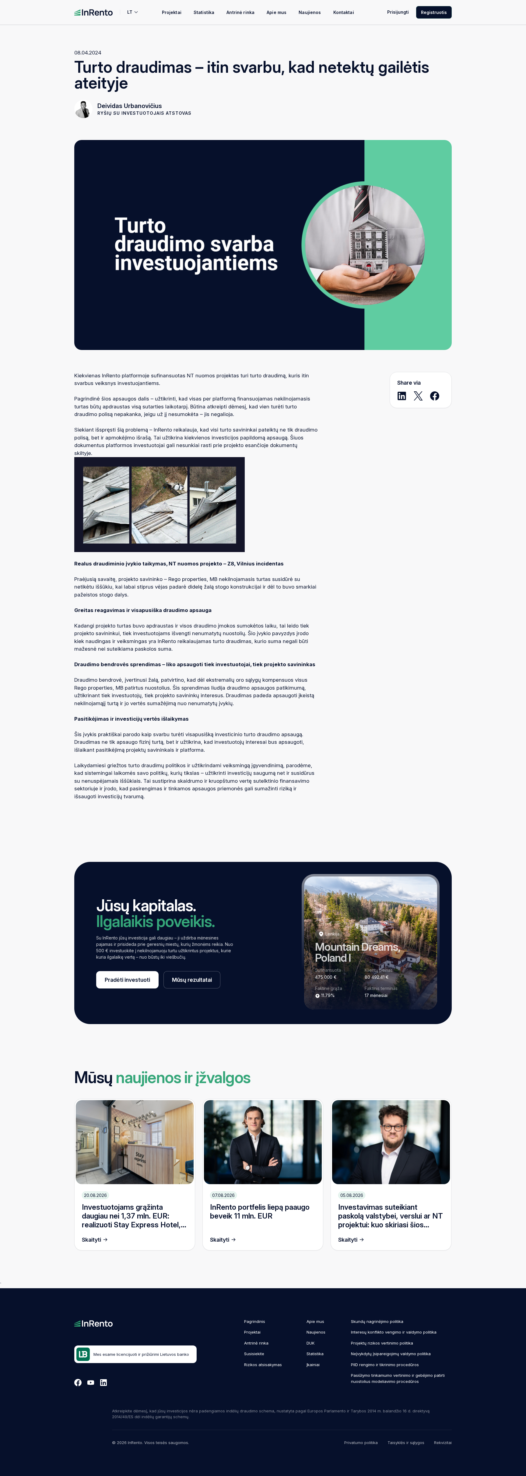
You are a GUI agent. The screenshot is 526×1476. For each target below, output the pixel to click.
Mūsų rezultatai (192, 980)
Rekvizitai (443, 1442)
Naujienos (310, 12)
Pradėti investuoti (127, 980)
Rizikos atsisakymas (263, 1364)
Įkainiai (313, 1364)
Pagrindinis (254, 1321)
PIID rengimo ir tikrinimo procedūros (385, 1364)
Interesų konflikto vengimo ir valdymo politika (394, 1332)
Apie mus (276, 12)
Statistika (204, 12)
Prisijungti (398, 12)
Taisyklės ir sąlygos (405, 1442)
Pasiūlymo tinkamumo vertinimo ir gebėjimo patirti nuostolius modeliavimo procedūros (398, 1378)
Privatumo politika (361, 1442)
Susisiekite (254, 1353)
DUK (310, 1343)
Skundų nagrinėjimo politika (377, 1321)
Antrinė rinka (240, 12)
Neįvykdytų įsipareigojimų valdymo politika (391, 1353)
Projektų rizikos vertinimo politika (382, 1343)
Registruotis (434, 12)
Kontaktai (343, 12)
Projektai (171, 12)
